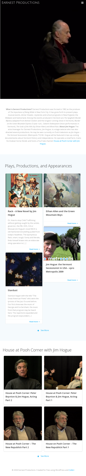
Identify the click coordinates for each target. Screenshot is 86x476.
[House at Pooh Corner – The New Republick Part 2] (23, 423)
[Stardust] (24, 269)
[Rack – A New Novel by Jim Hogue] (24, 190)
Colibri (71, 470)
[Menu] (82, 3)
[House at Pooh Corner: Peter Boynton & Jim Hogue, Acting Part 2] (23, 372)
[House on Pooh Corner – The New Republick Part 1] (63, 423)
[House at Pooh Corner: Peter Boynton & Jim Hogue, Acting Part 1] (63, 372)
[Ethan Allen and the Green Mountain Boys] (62, 190)
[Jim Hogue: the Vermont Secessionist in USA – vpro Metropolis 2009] (62, 243)
